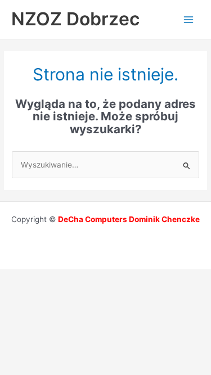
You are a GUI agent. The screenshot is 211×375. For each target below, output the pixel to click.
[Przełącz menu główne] (188, 19)
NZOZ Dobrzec (75, 19)
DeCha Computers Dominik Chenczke (129, 219)
